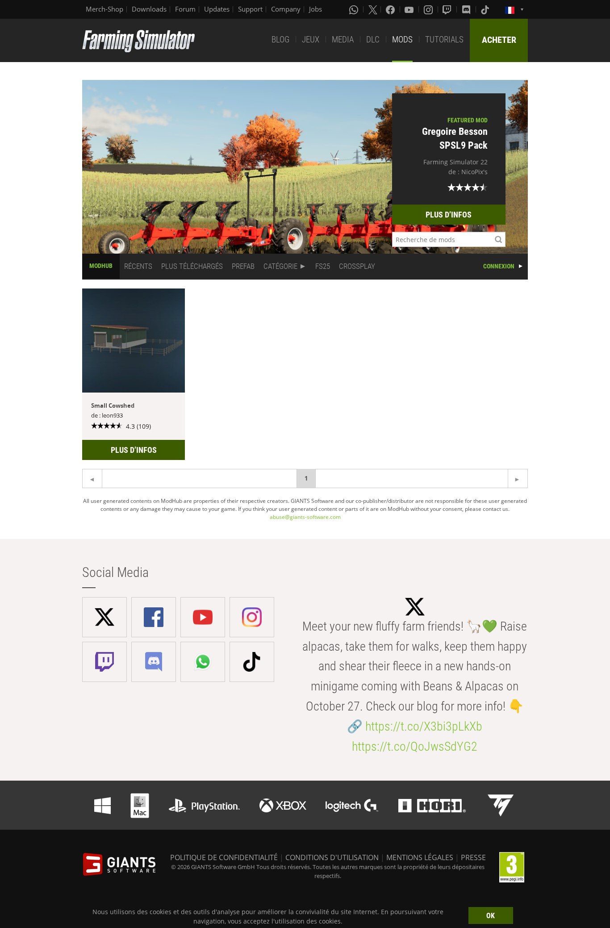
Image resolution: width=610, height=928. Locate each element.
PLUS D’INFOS (449, 214)
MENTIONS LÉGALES (419, 857)
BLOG (280, 39)
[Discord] (467, 9)
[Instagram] (429, 9)
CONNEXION (498, 266)
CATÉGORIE (280, 266)
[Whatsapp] (354, 9)
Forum (185, 8)
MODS (402, 39)
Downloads (149, 8)
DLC (373, 39)
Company (286, 8)
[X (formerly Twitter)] (372, 9)
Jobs (315, 8)
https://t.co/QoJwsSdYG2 (414, 746)
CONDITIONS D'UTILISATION (332, 857)
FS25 (322, 266)
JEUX (310, 39)
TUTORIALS (444, 39)
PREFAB (243, 266)
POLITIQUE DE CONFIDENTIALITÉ (224, 857)
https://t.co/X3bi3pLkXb (423, 726)
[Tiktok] (485, 9)
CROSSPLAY (357, 266)
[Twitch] (448, 9)
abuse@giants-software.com (305, 517)
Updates (217, 8)
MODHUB (101, 265)
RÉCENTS (138, 266)
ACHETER (499, 39)
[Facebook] (391, 9)
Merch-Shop (104, 8)
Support (250, 8)
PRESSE (473, 857)
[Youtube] (410, 9)
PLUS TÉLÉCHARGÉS (192, 266)
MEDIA (343, 39)
